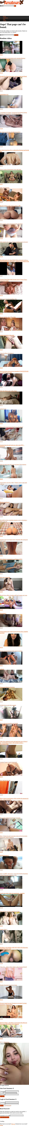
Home (4, 16)
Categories (5, 18)
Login (2, 1105)
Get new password (5, 1117)
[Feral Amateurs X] (12, 4)
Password (2, 1094)
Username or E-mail (4, 1115)
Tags (4, 19)
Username (2, 1091)
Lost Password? (7, 1105)
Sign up (2, 1096)
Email (1, 1093)
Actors (4, 20)
